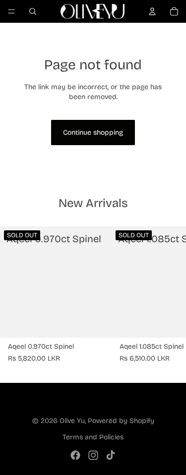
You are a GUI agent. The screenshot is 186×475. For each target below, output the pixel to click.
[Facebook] (75, 455)
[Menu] (11, 11)
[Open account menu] (152, 11)
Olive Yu (72, 421)
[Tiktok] (111, 455)
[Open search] (33, 11)
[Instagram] (93, 455)
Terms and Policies (93, 437)
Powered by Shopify (121, 421)
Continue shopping (93, 132)
